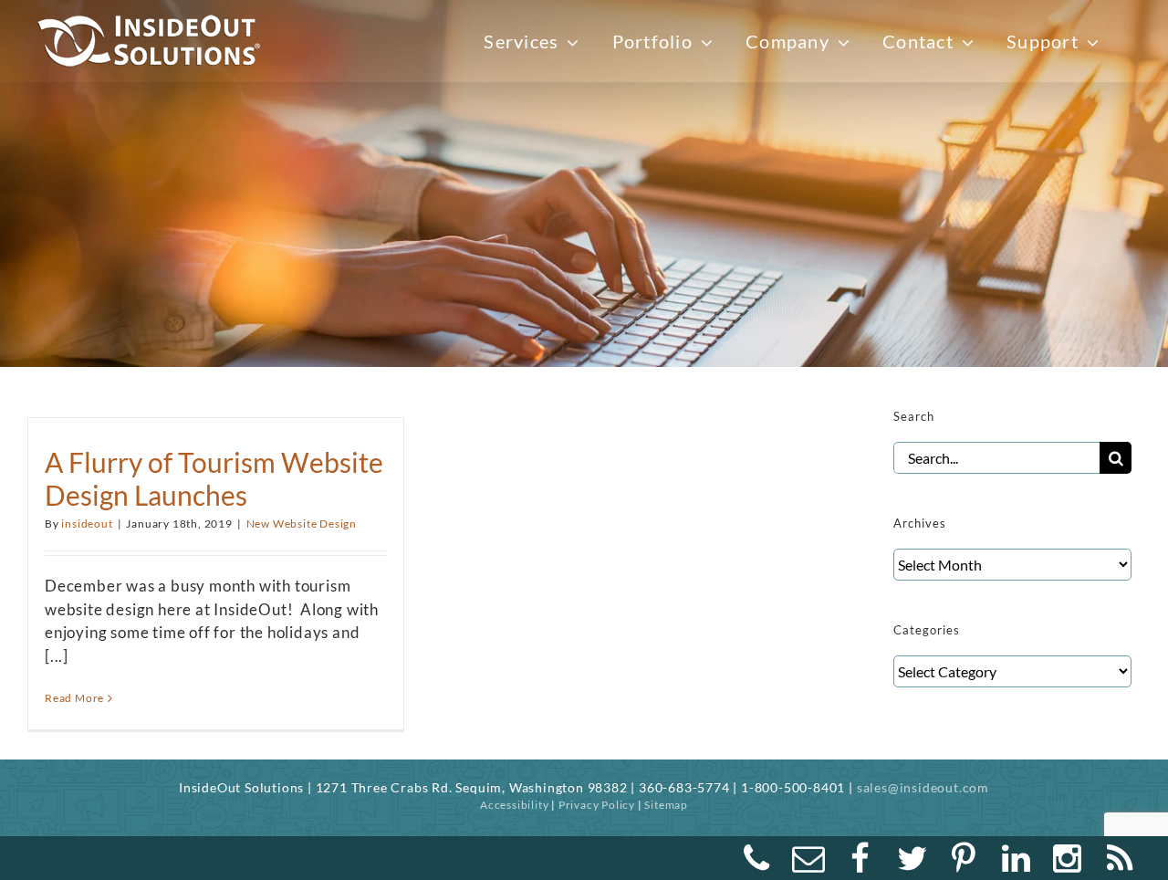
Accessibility (514, 805)
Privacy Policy (596, 805)
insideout (86, 523)
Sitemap (666, 805)
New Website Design (301, 523)
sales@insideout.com (923, 787)
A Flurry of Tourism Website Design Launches (214, 478)
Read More (74, 698)
